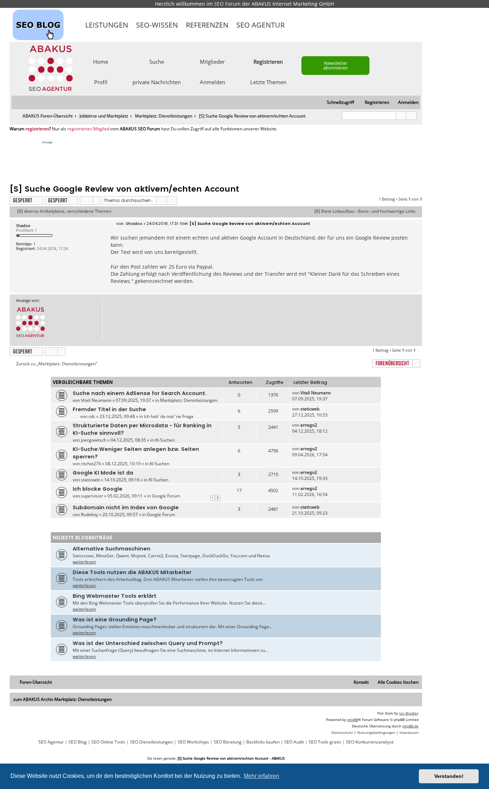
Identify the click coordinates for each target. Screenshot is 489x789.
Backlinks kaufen (263, 742)
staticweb (309, 409)
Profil (100, 81)
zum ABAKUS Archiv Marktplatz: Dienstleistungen (62, 699)
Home (100, 61)
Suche (156, 61)
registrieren (37, 129)
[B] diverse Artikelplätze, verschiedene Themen (64, 211)
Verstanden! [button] (449, 776)
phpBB (352, 719)
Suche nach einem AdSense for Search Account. (140, 393)
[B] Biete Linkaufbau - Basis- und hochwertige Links (365, 211)
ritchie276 (91, 464)
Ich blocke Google (97, 488)
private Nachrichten (156, 81)
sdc (91, 416)
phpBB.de (410, 725)
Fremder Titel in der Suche (109, 409)
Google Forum (166, 496)
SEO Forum (227, 3)
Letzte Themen (268, 81)
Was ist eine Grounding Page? (114, 619)
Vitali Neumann (96, 400)
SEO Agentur (260, 25)
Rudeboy (89, 514)
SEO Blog (77, 742)
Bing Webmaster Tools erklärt (114, 596)
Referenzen (207, 25)
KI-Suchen (165, 440)
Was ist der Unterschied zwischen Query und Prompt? (148, 643)
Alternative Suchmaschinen (111, 548)
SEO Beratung (228, 742)
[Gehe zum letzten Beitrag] (334, 393)
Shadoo (23, 225)
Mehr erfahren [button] (261, 776)
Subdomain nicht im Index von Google (126, 507)
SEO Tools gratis (325, 742)
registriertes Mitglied (88, 129)
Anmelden (212, 81)
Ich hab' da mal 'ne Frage (169, 416)
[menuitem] (405, 102)
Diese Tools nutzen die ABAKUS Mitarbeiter (132, 572)
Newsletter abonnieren (335, 65)
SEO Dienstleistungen (151, 742)
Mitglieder (212, 61)
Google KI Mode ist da (103, 472)
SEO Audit (294, 742)
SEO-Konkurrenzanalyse (370, 742)
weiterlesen (84, 562)
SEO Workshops (193, 742)
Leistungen (106, 25)
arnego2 (308, 425)
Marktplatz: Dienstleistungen (188, 400)
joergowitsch (93, 440)
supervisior (92, 496)
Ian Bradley (408, 713)
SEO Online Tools (108, 742)
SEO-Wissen (157, 25)
